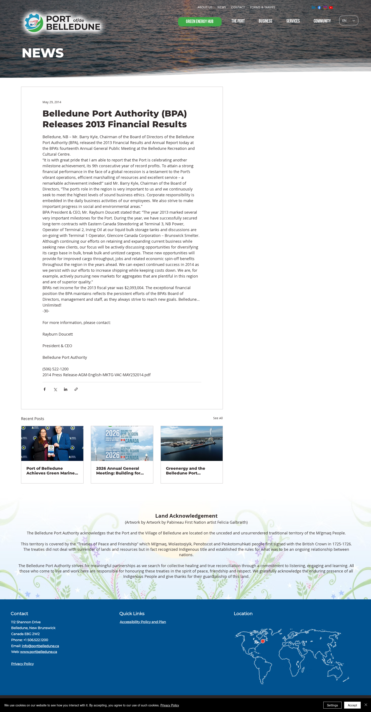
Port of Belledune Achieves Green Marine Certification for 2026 (50, 471)
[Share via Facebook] (45, 389)
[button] (205, 7)
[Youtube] (331, 7)
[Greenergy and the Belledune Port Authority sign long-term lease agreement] (192, 443)
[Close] (365, 705)
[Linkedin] (313, 7)
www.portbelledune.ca (38, 652)
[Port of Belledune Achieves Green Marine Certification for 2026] (52, 443)
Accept (352, 705)
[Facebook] (319, 7)
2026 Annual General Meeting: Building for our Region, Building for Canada (121, 471)
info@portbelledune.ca (40, 646)
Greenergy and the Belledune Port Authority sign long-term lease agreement (189, 471)
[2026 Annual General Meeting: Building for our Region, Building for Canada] (122, 443)
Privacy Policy (22, 664)
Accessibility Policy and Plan (143, 622)
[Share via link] (76, 389)
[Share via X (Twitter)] (55, 389)
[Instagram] (325, 7)
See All (218, 418)
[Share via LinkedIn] (66, 389)
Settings (332, 705)
